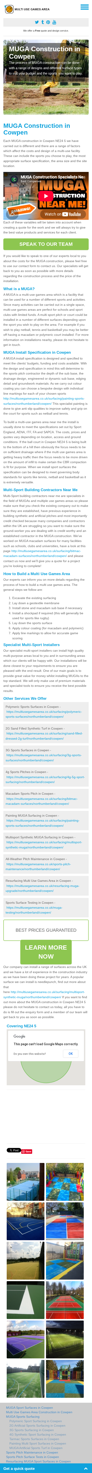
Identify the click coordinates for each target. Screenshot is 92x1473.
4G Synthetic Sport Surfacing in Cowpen (37, 1434)
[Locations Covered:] (5, 6)
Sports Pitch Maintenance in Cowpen (32, 1452)
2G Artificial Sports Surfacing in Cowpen (37, 1425)
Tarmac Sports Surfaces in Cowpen (34, 1439)
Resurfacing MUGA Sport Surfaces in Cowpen (38, 1461)
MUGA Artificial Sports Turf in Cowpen (36, 1448)
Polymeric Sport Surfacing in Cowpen (35, 1421)
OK (71, 1054)
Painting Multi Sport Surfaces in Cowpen (37, 1443)
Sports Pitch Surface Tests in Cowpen (32, 1457)
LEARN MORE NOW (46, 952)
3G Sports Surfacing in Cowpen (31, 1430)
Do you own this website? (30, 1054)
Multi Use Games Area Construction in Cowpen (39, 1412)
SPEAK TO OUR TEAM (46, 244)
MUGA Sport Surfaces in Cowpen (29, 1407)
